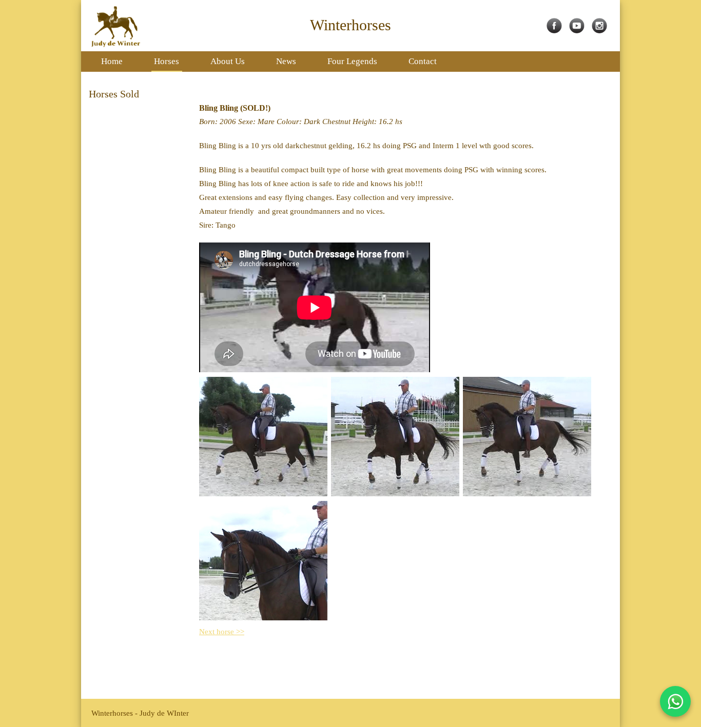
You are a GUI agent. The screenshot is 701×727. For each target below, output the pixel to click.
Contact (422, 61)
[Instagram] (602, 31)
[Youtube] (579, 31)
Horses (166, 61)
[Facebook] (557, 31)
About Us (227, 61)
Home (112, 61)
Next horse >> (221, 632)
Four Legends (352, 61)
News (286, 61)
